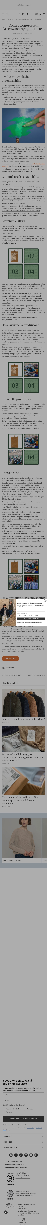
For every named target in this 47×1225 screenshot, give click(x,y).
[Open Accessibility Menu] (6, 1212)
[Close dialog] (45, 600)
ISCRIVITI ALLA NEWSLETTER (31, 618)
